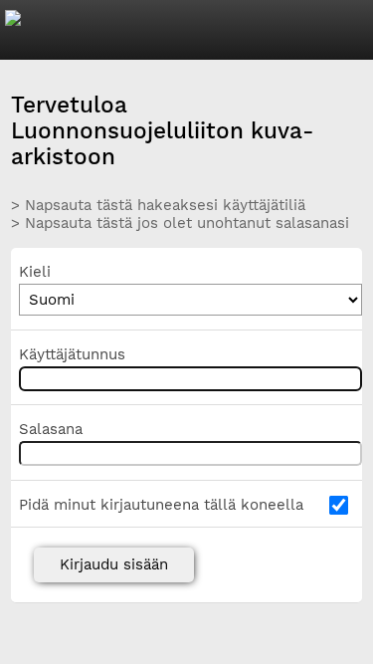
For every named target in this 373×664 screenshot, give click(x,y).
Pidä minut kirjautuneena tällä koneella (161, 505)
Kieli (35, 272)
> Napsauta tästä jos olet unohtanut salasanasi (180, 223)
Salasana (51, 429)
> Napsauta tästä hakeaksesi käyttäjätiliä (158, 205)
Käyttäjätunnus (72, 354)
